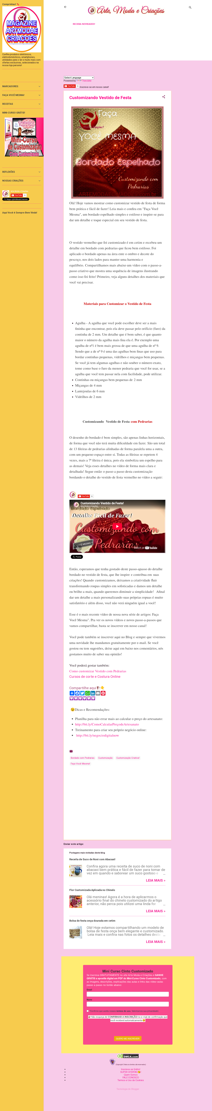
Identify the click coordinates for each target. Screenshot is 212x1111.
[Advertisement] (182, 76)
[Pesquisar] (190, 7)
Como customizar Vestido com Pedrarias (97, 671)
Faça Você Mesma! (80, 763)
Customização (105, 758)
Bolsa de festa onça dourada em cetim (92, 920)
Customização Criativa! (128, 758)
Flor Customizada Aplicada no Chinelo (92, 890)
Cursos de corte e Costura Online (94, 677)
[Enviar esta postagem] (71, 752)
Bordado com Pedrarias (82, 758)
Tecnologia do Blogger (128, 1089)
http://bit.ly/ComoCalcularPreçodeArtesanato (107, 724)
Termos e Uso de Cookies (131, 1080)
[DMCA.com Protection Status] (128, 1057)
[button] (163, 97)
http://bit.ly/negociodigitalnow (97, 735)
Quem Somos (131, 1074)
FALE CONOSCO (130, 1077)
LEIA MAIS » (155, 880)
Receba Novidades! (84, 24)
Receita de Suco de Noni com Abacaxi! (92, 859)
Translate (86, 80)
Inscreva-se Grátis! (130, 1069)
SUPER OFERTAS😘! (130, 1072)
